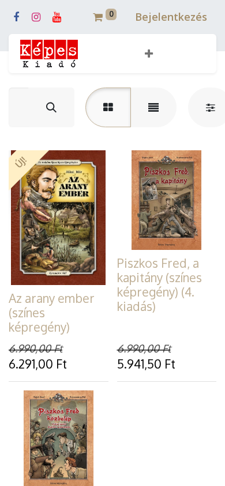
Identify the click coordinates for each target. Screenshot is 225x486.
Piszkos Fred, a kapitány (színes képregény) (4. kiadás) (159, 284)
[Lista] (153, 107)
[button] (149, 53)
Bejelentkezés (171, 17)
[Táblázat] (108, 107)
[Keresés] (51, 107)
